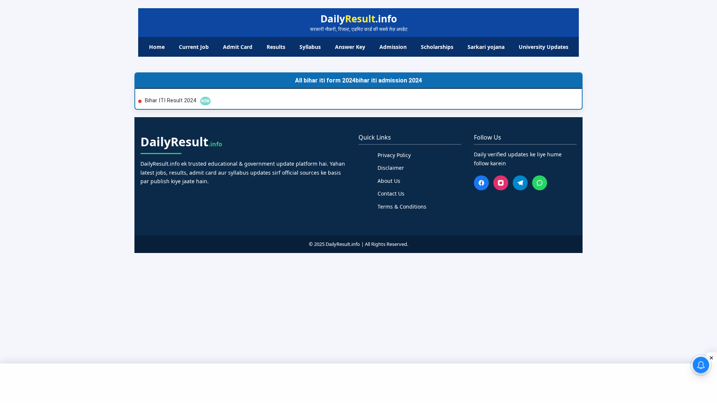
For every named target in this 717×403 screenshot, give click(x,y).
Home (157, 46)
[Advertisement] (358, 382)
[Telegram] (520, 182)
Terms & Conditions (402, 206)
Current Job (194, 46)
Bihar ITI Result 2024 (171, 100)
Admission (393, 46)
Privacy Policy (394, 155)
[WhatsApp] (539, 182)
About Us (389, 180)
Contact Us (391, 193)
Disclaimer (391, 167)
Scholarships (437, 46)
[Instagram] (500, 182)
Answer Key (350, 46)
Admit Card (237, 46)
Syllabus (310, 46)
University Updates (543, 46)
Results (276, 46)
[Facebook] (481, 182)
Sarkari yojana (486, 46)
